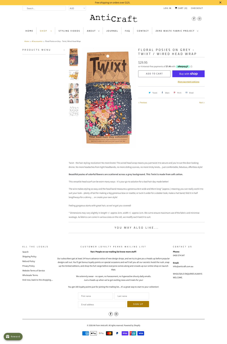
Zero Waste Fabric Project (175, 31)
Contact (143, 31)
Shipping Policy (29, 256)
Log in (167, 8)
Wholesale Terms (30, 275)
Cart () (182, 8)
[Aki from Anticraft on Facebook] (194, 18)
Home (29, 31)
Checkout (197, 8)
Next (201, 102)
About (92, 31)
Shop (44, 31)
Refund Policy (28, 261)
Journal (112, 31)
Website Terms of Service (33, 270)
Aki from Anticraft (100, 325)
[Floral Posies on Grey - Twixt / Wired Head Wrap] (108, 98)
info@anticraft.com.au (183, 266)
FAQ (127, 31)
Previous (143, 102)
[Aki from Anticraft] (113, 19)
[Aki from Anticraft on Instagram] (200, 18)
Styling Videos (69, 31)
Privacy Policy (28, 265)
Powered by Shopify (132, 325)
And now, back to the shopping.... (37, 279)
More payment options (188, 81)
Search (25, 251)
